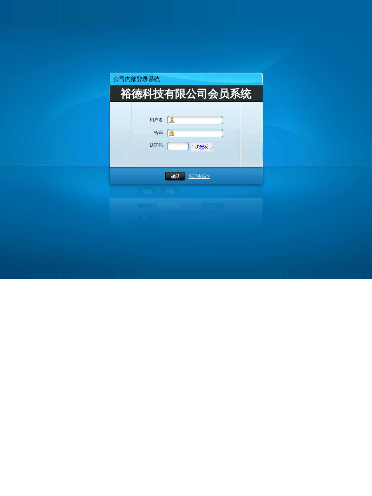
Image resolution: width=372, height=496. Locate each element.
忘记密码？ (199, 176)
